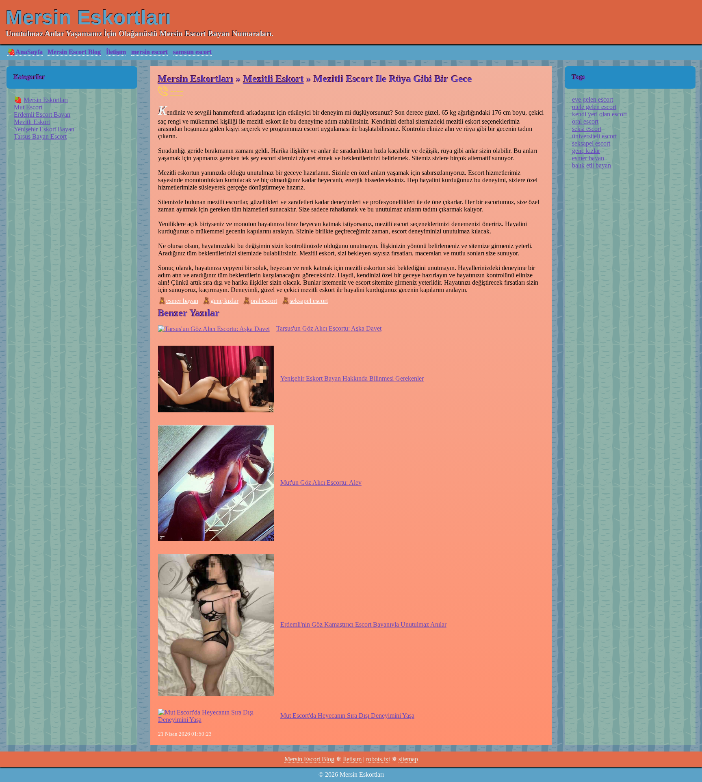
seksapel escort (309, 300)
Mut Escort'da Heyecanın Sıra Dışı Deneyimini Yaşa (347, 715)
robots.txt (378, 759)
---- (176, 90)
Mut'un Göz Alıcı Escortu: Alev (321, 482)
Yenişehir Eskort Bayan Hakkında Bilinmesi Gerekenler (352, 378)
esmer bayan (182, 300)
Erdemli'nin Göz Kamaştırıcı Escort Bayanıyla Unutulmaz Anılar (363, 624)
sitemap (408, 759)
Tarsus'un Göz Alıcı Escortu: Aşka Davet (328, 328)
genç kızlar (224, 300)
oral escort (264, 300)
